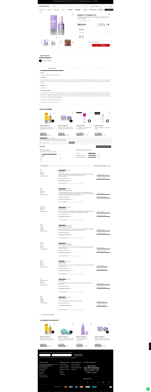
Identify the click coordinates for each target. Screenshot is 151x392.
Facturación (61, 372)
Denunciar (80, 183)
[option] (46, 43)
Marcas (109, 9)
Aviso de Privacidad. (72, 357)
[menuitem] (42, 10)
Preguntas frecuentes (64, 367)
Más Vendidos (42, 371)
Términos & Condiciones (64, 366)
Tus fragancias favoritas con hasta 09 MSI (65, 1)
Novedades (41, 373)
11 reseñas (52, 138)
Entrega (61, 371)
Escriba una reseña (104, 147)
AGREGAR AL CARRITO (103, 45)
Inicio (40, 12)
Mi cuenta (106, 6)
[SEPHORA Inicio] (44, 6)
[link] (81, 20)
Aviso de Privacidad (75, 366)
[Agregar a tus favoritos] (72, 14)
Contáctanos (62, 374)
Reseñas (85, 20)
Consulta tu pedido (63, 364)
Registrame (78, 355)
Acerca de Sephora (75, 364)
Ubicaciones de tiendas (64, 369)
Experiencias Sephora (43, 376)
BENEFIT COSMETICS (86, 15)
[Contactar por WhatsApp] (148, 389)
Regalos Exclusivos (43, 375)
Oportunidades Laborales (76, 367)
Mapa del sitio (74, 369)
